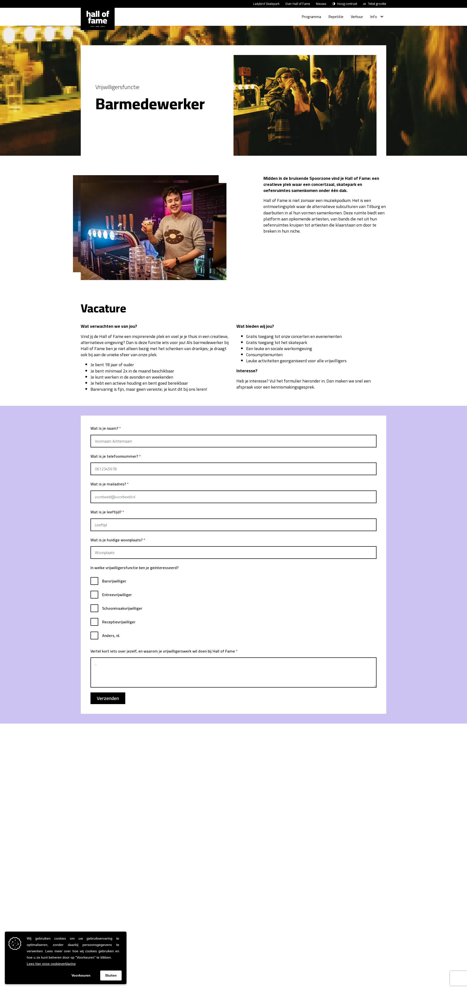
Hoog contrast (347, 4)
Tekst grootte (377, 4)
